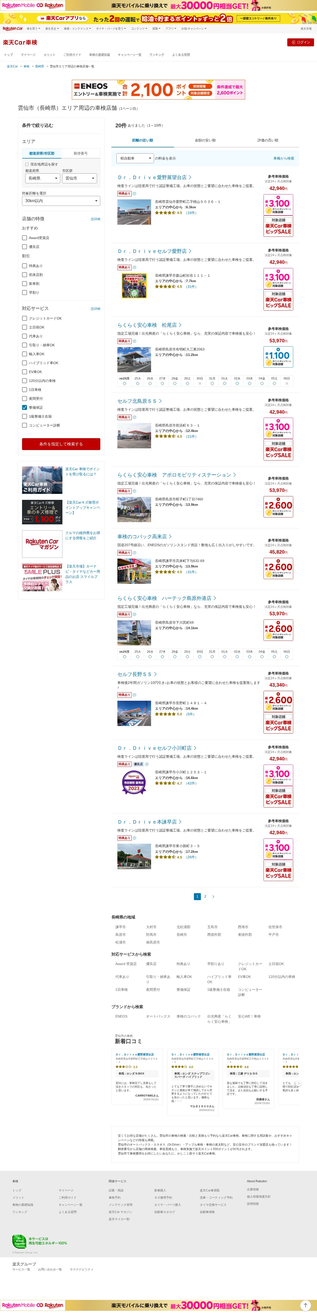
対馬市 (151, 935)
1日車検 (35, 390)
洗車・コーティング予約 (216, 1197)
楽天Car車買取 (210, 1190)
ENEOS (121, 1016)
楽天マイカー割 (119, 1219)
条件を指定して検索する (61, 444)
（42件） (191, 783)
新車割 (34, 284)
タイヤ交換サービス (213, 1205)
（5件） (190, 714)
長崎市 (182, 935)
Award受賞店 (39, 238)
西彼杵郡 (214, 935)
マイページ (28, 55)
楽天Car (12, 66)
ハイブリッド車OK (43, 363)
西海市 (243, 927)
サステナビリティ (82, 1269)
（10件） (191, 213)
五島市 (212, 927)
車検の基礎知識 (99, 55)
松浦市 (120, 942)
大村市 (151, 927)
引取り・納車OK (42, 345)
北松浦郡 (183, 927)
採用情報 (253, 1204)
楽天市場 (306, 28)
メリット (49, 55)
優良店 (34, 247)
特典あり (36, 266)
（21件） (191, 436)
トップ (8, 55)
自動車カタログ (164, 1212)
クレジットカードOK (45, 318)
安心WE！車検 (249, 1016)
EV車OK (35, 372)
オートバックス (158, 1016)
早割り (34, 293)
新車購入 (160, 1190)
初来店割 (36, 275)
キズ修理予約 (163, 1197)
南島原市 (153, 942)
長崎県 (39, 66)
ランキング (156, 55)
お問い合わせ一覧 (50, 1269)
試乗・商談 (116, 1190)
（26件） (191, 857)
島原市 (120, 935)
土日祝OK (36, 327)
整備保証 (36, 407)
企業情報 (253, 1189)
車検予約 (115, 1197)
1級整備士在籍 (40, 416)
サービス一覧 (21, 1269)
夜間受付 (36, 399)
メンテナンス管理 (120, 1205)
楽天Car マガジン (120, 1212)
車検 (26, 66)
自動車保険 (207, 1212)
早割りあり (216, 964)
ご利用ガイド (72, 55)
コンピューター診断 (44, 425)
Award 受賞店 (126, 964)
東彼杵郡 (245, 935)
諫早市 (120, 927)
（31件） (191, 287)
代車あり (36, 336)
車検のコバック (189, 1016)
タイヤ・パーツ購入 (167, 1205)
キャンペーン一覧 (129, 55)
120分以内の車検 (42, 381)
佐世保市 (275, 927)
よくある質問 (181, 55)
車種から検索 (283, 158)
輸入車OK (36, 354)
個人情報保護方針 (259, 1196)
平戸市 (273, 935)
